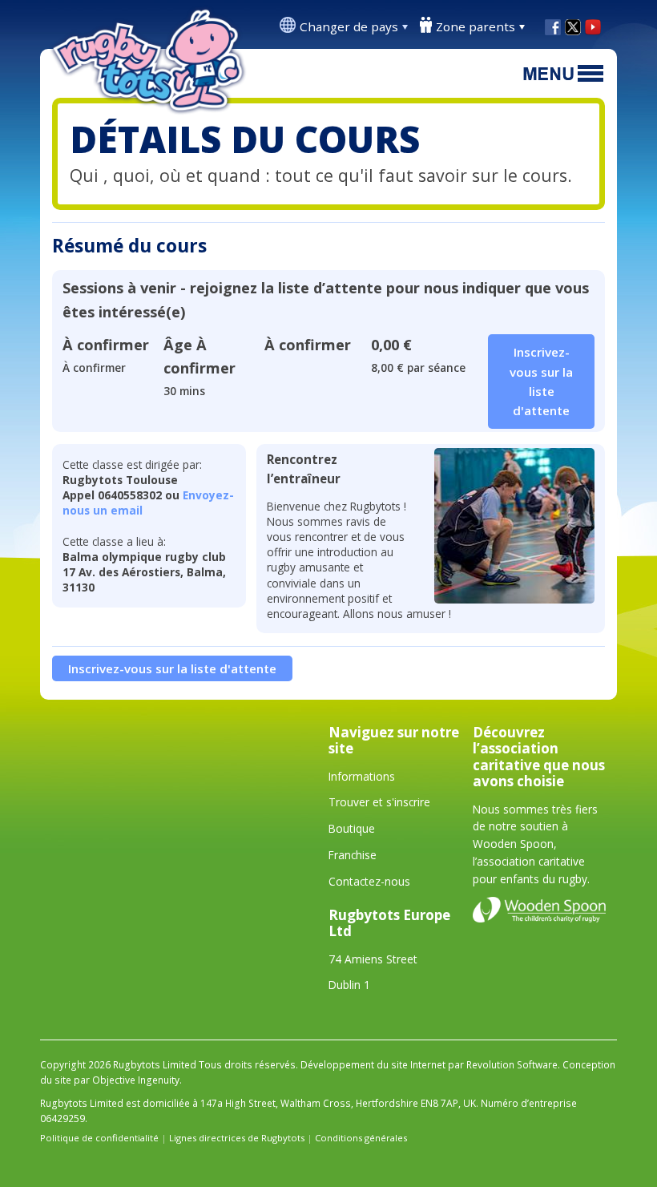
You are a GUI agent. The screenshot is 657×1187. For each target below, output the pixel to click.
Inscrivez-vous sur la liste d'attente (172, 668)
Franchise (352, 854)
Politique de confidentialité (99, 1138)
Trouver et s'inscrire (379, 802)
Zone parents (475, 26)
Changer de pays (349, 26)
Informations (361, 776)
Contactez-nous (369, 881)
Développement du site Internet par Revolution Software (429, 1065)
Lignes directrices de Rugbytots (236, 1138)
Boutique (351, 828)
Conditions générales (361, 1138)
